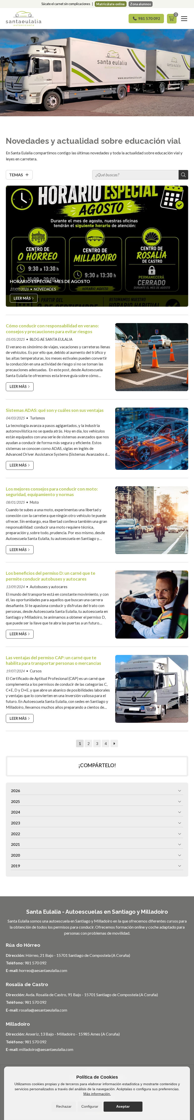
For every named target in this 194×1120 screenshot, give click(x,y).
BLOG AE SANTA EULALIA (51, 339)
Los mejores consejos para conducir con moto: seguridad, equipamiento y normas (52, 491)
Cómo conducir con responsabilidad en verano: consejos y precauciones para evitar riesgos (52, 328)
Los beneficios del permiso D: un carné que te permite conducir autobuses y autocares (50, 575)
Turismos (37, 418)
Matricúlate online (110, 4)
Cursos (36, 671)
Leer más (18, 386)
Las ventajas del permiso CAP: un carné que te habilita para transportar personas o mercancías (53, 660)
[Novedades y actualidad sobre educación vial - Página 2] (114, 743)
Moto (34, 502)
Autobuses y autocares (48, 587)
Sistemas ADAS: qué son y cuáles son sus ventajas (55, 410)
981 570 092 (35, 962)
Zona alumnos (140, 4)
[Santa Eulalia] (23, 18)
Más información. (97, 1094)
